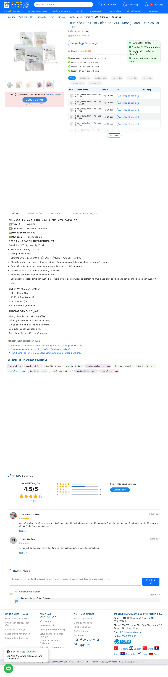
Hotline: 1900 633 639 (16, 618)
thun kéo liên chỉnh (146, 366)
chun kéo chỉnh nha (109, 371)
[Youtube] (82, 644)
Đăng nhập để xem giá (84, 43)
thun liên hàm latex (38, 371)
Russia (156, 654)
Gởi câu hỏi (152, 582)
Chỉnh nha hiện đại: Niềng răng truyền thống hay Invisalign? (40, 349)
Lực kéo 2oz (84, 78)
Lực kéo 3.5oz (95, 83)
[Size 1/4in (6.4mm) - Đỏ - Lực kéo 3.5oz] (71, 103)
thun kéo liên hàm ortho (86, 371)
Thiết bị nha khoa (82, 627)
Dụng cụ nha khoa (83, 622)
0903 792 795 (35, 99)
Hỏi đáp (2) (57, 213)
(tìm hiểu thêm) (53, 94)
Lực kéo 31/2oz (101, 78)
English (137, 649)
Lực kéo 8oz (147, 78)
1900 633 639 (109, 4)
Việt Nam (123, 649)
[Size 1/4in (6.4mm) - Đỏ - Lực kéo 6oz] (71, 117)
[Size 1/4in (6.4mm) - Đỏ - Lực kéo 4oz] (71, 110)
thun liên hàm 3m (53, 366)
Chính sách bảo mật (15, 629)
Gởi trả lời (23, 531)
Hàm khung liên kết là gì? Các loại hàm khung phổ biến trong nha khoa (46, 353)
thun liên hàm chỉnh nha (61, 371)
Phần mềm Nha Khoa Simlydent (50, 641)
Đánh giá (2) (35, 213)
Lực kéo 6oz (132, 78)
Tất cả (72, 78)
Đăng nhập (133, 4)
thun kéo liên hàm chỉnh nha (98, 366)
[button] (14, 11)
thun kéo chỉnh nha (16, 371)
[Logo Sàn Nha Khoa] (16, 4)
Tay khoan (79, 635)
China (150, 649)
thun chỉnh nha (14, 366)
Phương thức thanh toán (17, 638)
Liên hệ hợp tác (47, 625)
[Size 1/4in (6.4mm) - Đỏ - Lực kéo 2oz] (71, 95)
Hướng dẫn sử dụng (85, 213)
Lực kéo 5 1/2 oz (78, 83)
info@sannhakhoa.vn (130, 632)
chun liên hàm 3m (73, 366)
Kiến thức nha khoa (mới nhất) (52, 648)
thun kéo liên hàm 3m (124, 366)
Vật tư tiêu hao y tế (83, 618)
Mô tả (15, 213)
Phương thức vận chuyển (17, 633)
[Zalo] (89, 644)
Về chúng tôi (46, 621)
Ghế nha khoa (81, 631)
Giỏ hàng (157, 4)
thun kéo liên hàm (33, 366)
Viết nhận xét (120, 490)
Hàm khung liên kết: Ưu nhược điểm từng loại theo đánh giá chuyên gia (46, 345)
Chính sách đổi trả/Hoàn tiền (17, 624)
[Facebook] (76, 644)
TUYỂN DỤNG (152, 11)
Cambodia (130, 654)
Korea (144, 654)
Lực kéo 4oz (117, 78)
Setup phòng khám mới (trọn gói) (51, 635)
